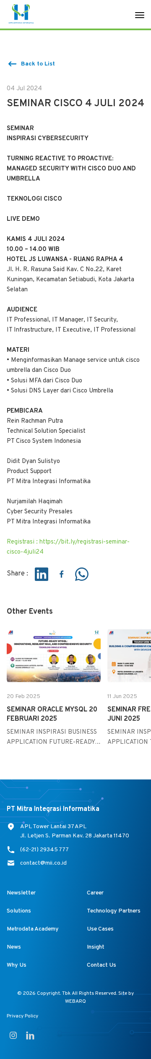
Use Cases (100, 929)
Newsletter (21, 893)
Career (95, 893)
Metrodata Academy (33, 929)
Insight (95, 947)
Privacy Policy (22, 1016)
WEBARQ (75, 1001)
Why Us (16, 965)
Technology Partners (114, 911)
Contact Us (101, 965)
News (14, 947)
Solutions (19, 911)
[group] (54, 687)
